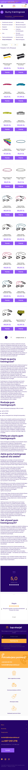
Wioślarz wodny (20, 22)
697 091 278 (9, 741)
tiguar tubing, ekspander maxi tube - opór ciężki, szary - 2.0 (20, 264)
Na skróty (3, 728)
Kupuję (7, 72)
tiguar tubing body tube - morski (20, 150)
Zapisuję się (14, 641)
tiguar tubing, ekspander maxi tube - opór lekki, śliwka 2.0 (7, 264)
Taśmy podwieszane (7, 37)
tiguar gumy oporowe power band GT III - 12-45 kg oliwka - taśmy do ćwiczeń (7, 121)
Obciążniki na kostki (21, 27)
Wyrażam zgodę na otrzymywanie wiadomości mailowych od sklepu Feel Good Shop (14, 646)
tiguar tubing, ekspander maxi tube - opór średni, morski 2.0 (21, 235)
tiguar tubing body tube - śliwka (7, 178)
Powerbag (4, 29)
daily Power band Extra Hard (20, 64)
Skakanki (4, 27)
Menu (2, 725)
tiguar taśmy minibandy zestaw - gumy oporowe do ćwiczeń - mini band (7, 150)
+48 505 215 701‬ (7, 662)
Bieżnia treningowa (20, 24)
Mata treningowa (20, 39)
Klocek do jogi (19, 37)
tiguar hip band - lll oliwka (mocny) (20, 320)
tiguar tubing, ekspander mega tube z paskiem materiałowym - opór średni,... (7, 292)
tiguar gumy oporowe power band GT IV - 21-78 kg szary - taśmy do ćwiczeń (21, 121)
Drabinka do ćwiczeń (7, 22)
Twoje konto (4, 732)
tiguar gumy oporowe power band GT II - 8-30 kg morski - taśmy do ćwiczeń (20, 93)
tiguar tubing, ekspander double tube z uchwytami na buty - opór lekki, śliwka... (20, 207)
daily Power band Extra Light (7, 64)
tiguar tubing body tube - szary (20, 178)
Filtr (24, 45)
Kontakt (7, 750)
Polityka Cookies (11, 766)
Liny (3, 33)
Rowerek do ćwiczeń (7, 24)
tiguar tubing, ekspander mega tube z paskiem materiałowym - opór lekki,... (21, 292)
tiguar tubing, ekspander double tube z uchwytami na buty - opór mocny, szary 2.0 (7, 235)
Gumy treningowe (7, 39)
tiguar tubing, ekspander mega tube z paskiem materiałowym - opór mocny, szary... (7, 320)
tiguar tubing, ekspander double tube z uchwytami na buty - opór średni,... (7, 207)
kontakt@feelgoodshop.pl (10, 665)
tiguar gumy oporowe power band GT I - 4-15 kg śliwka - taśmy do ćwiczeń (7, 93)
